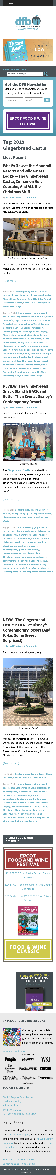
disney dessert (18, 335)
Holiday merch (41, 360)
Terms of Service (12, 1109)
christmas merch (11, 542)
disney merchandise (41, 295)
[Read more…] (11, 280)
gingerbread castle (27, 821)
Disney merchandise (28, 564)
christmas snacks (12, 545)
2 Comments (30, 407)
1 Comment (30, 197)
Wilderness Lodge (12, 306)
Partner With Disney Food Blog (19, 1113)
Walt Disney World (41, 302)
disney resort (39, 810)
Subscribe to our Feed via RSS (18, 1159)
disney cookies (22, 556)
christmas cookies (41, 538)
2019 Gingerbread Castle (23, 316)
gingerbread (9, 821)
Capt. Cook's (21, 320)
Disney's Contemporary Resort (33, 346)
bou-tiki (41, 316)
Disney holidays (39, 560)
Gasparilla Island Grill (22, 357)
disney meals (19, 338)
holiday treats (33, 364)
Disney (6, 335)
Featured (21, 299)
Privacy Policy (10, 1105)
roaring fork (29, 372)
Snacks (27, 302)
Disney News (9, 299)
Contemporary (29, 545)
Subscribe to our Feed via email (19, 1163)
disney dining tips (20, 295)
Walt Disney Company (18, 1134)
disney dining (10, 560)
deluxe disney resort (22, 806)
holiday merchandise (14, 364)
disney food (33, 335)
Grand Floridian (24, 360)
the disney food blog (28, 17)
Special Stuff (20, 777)
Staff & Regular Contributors (18, 1097)
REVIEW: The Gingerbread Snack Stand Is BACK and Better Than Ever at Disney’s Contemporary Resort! (27, 393)
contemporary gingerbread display (21, 549)
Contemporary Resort (26, 291)
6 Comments (30, 646)
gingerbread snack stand (40, 571)
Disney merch (34, 338)
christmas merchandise (33, 542)
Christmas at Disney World (26, 323)
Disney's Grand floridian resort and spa (23, 349)
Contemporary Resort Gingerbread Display (25, 331)
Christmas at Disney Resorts (34, 534)
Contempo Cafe (11, 327)
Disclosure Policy (12, 1101)
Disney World (9, 346)
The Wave (42, 372)
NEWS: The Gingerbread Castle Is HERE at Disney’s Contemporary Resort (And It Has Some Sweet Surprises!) (26, 630)
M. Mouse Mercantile (20, 368)
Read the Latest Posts (16, 69)
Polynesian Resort (12, 302)
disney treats (40, 342)
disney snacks (24, 342)
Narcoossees (39, 368)
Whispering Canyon (13, 375)
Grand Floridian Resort (39, 299)
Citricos (45, 323)
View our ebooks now (14, 1051)
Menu (11, 3)
